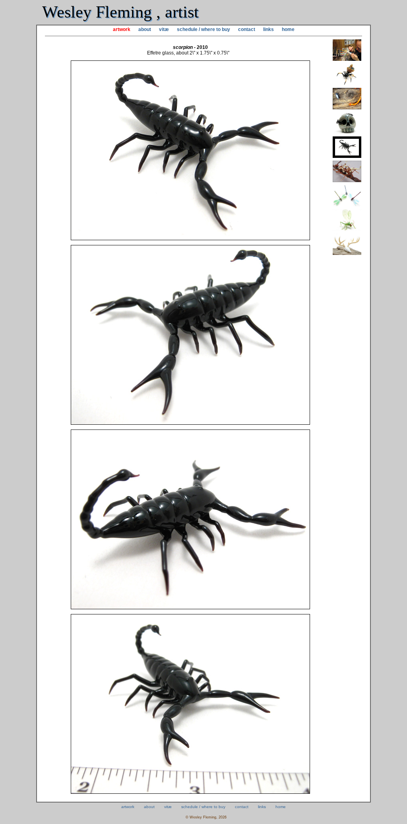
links (268, 29)
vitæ (164, 29)
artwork (121, 29)
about (144, 29)
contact (246, 29)
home (288, 29)
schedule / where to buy (203, 29)
